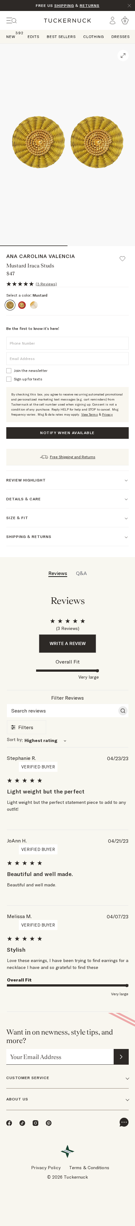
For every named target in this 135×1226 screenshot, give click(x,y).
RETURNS (90, 5)
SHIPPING (64, 5)
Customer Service (27, 1077)
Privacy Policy (45, 1167)
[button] (125, 256)
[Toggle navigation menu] (11, 21)
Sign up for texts (28, 379)
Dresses (120, 36)
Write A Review (68, 643)
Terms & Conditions (89, 1167)
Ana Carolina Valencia (40, 256)
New (10, 36)
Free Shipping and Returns (72, 456)
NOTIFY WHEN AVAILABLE (67, 432)
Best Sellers (61, 36)
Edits (33, 36)
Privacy (107, 414)
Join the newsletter (30, 370)
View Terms (89, 414)
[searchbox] (62, 710)
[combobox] (67, 740)
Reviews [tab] (57, 573)
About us (17, 1099)
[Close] (129, 6)
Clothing (93, 36)
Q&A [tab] (81, 573)
